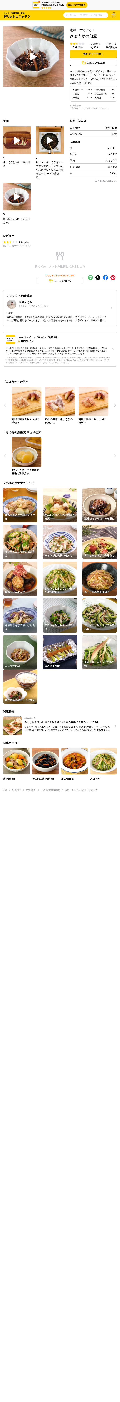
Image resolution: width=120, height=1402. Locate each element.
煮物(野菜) (31, 789)
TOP (5, 789)
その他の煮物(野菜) (50, 789)
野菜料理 (16, 789)
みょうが (75, 127)
